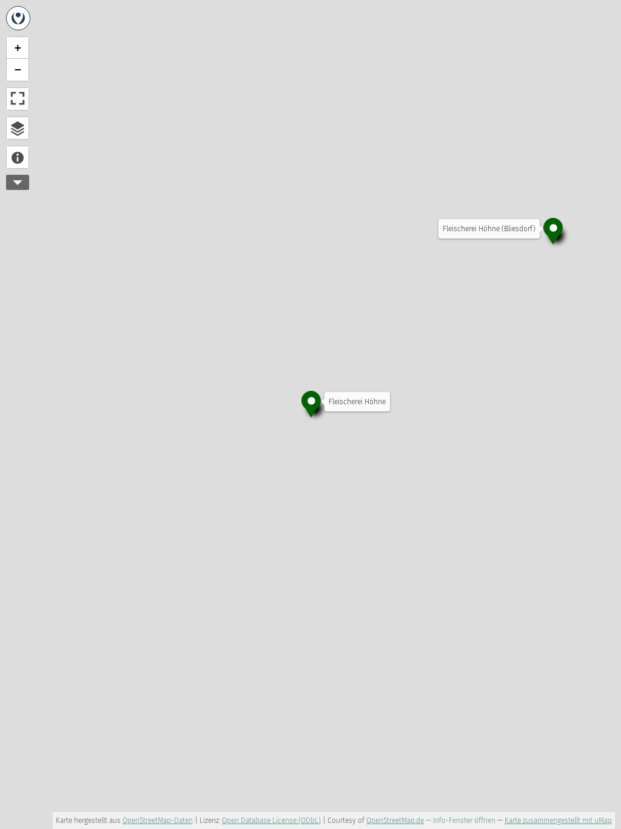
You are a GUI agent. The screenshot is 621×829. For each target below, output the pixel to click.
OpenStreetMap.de (395, 820)
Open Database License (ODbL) (271, 820)
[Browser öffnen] (18, 128)
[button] (311, 403)
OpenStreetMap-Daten (158, 820)
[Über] (18, 157)
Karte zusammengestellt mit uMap (558, 820)
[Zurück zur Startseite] (18, 18)
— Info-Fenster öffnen (460, 820)
